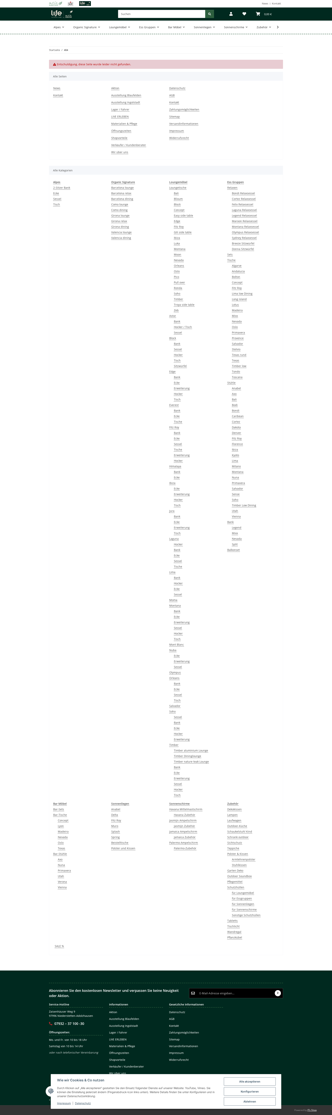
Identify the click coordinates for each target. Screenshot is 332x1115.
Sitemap (174, 116)
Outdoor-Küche (237, 826)
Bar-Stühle (60, 854)
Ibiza (177, 238)
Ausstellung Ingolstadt (125, 102)
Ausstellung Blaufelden (126, 95)
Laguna (174, 538)
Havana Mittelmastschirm (185, 809)
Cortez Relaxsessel (244, 199)
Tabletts (232, 920)
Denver (236, 433)
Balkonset (233, 550)
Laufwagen (234, 820)
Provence (238, 338)
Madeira (237, 310)
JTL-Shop (312, 1110)
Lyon (61, 826)
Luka (177, 243)
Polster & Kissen (237, 854)
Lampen (232, 815)
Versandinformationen (183, 123)
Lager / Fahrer (120, 109)
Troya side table (184, 304)
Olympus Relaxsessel (245, 232)
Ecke (56, 193)
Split (235, 544)
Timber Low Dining (244, 505)
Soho (177, 293)
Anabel (236, 388)
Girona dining (120, 226)
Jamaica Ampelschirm (183, 831)
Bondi (235, 410)
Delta (114, 815)
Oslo (177, 271)
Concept (179, 210)
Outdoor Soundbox (239, 876)
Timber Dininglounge (187, 756)
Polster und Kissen (123, 848)
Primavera (238, 332)
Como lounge (119, 204)
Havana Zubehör (184, 815)
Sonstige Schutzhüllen (246, 915)
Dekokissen (234, 809)
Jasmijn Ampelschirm (183, 820)
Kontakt (276, 3)
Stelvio (236, 349)
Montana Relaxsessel (245, 226)
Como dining (119, 210)
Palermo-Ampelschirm (183, 842)
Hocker (178, 355)
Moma (173, 600)
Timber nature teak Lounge (191, 761)
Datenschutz (83, 1103)
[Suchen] (209, 14)
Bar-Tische (60, 815)
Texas (235, 360)
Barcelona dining (122, 199)
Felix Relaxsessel (242, 204)
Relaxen (232, 187)
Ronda (178, 288)
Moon (177, 254)
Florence (237, 444)
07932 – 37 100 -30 (69, 1023)
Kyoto (235, 455)
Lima (172, 572)
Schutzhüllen (235, 887)
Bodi (235, 405)
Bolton (236, 277)
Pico (176, 277)
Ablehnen (249, 1101)
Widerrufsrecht (179, 138)
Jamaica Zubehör (185, 837)
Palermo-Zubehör (185, 848)
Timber (178, 299)
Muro (114, 826)
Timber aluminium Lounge (191, 750)
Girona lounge (120, 215)
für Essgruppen (242, 898)
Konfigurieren (250, 1091)
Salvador (174, 706)
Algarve (237, 265)
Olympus (175, 672)
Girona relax (119, 221)
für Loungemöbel (243, 893)
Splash (115, 831)
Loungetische (177, 187)
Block (177, 204)
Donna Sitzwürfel (243, 249)
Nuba (172, 650)
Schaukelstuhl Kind (239, 831)
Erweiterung (182, 388)
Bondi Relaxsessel (243, 193)
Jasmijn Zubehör (184, 826)
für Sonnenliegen (243, 904)
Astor (172, 316)
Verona (62, 881)
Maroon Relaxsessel (244, 221)
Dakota (236, 427)
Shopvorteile (119, 138)
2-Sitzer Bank (61, 187)
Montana (179, 249)
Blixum (178, 199)
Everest (174, 405)
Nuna (235, 477)
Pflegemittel (234, 881)
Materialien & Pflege (124, 123)
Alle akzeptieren (249, 1081)
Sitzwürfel (180, 366)
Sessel (57, 199)
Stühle (231, 382)
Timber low (239, 366)
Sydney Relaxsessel (244, 238)
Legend (236, 527)
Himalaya (175, 466)
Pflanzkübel (234, 937)
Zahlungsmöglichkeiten (184, 109)
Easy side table (183, 215)
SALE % (59, 946)
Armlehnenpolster (243, 859)
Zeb (176, 310)
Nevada (179, 260)
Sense (236, 494)
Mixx (235, 316)
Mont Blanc (176, 644)
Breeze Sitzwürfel (243, 243)
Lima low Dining (242, 293)
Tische (178, 421)
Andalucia (238, 271)
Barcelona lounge (122, 187)
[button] (231, 14)
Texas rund (239, 355)
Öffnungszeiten (121, 131)
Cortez (236, 421)
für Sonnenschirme (244, 909)
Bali (176, 193)
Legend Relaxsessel (244, 215)
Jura (171, 511)
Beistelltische (119, 842)
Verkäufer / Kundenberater (128, 145)
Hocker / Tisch (183, 327)
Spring (115, 837)
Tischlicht (233, 926)
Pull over (179, 282)
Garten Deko (235, 870)
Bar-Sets (58, 809)
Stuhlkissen (239, 865)
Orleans (179, 265)
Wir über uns (119, 152)
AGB (172, 95)
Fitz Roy (179, 226)
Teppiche (233, 848)
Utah (235, 511)
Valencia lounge (121, 232)
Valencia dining (121, 238)
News (265, 3)
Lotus (235, 304)
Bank (177, 321)
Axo (234, 394)
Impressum (64, 1103)
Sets (230, 254)
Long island (239, 299)
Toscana (237, 377)
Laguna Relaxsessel (244, 210)
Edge (177, 221)
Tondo (236, 371)
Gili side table (183, 232)
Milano (236, 466)
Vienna (236, 516)
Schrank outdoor (238, 837)
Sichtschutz (234, 842)
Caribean (238, 416)
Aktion (115, 88)
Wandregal (234, 932)
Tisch (56, 204)
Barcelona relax (121, 193)
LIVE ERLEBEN (120, 116)
